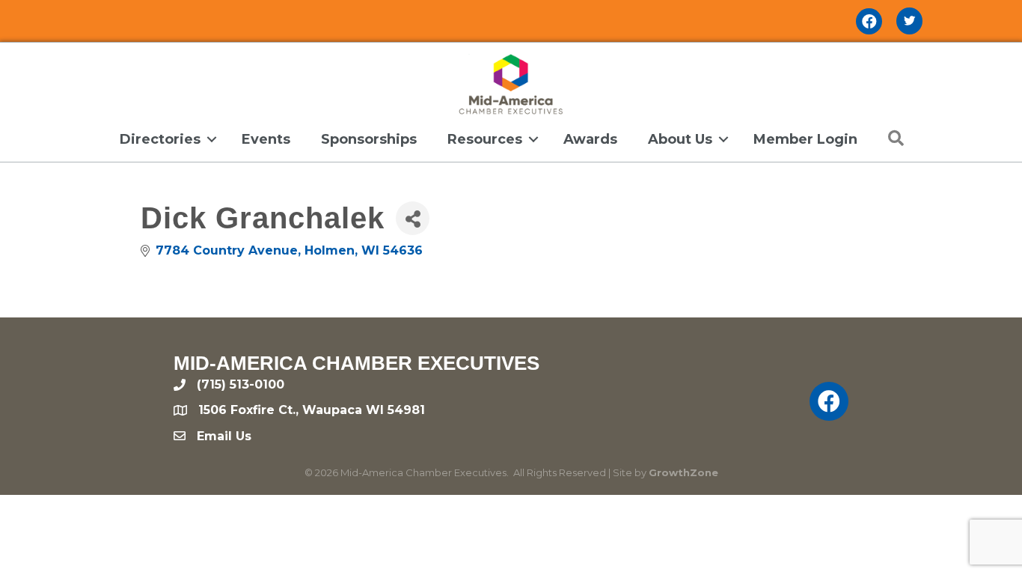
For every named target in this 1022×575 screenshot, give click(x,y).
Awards (590, 139)
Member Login (805, 139)
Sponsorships (369, 139)
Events (266, 139)
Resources (484, 139)
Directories (160, 139)
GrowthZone (683, 472)
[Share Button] (412, 218)
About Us (680, 139)
